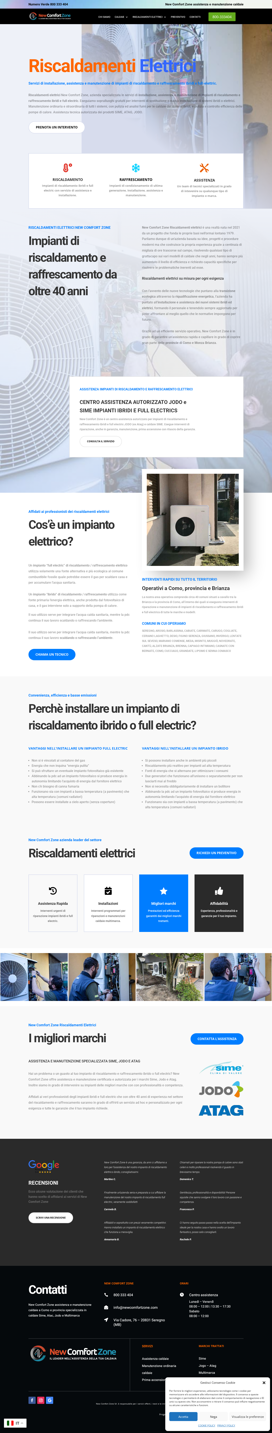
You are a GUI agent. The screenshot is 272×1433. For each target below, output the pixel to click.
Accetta (183, 1417)
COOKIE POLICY (206, 1425)
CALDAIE (119, 17)
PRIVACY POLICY (226, 1425)
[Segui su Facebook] (32, 1400)
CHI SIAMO (104, 17)
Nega (213, 1417)
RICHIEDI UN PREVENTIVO (217, 853)
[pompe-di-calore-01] (170, 1000)
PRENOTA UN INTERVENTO (57, 127)
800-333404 (222, 16)
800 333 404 (123, 1295)
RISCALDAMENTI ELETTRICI (147, 17)
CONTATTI (195, 17)
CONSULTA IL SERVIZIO (100, 441)
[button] (264, 1383)
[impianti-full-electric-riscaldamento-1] (34, 1000)
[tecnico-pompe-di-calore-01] (238, 1000)
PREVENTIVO (178, 17)
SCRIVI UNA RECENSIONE (51, 1217)
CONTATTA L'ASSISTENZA (217, 1039)
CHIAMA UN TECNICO (51, 654)
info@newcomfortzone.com (135, 1307)
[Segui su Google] (49, 1400)
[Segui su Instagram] (40, 1400)
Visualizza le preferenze (248, 1417)
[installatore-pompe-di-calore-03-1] (102, 1000)
